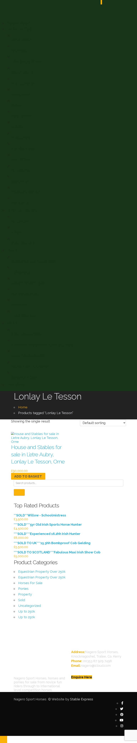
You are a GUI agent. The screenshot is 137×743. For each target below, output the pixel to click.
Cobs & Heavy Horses (26, 61)
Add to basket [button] (28, 476)
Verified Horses (21, 272)
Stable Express (81, 699)
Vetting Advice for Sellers (28, 356)
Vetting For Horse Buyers (28, 283)
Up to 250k (26, 611)
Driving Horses (21, 94)
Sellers (12, 323)
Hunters (17, 127)
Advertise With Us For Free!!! (30, 366)
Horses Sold (20, 203)
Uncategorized (29, 606)
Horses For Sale (19, 29)
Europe (16, 232)
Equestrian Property (22, 210)
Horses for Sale (22, 40)
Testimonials (20, 305)
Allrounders (19, 51)
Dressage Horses (23, 83)
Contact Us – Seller (24, 377)
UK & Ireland (20, 221)
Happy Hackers (22, 116)
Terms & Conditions (24, 315)
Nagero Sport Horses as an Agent (34, 261)
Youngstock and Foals (26, 192)
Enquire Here (81, 677)
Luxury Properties (23, 243)
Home (22, 407)
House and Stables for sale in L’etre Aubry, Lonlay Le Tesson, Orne (38, 454)
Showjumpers (21, 170)
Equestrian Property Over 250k (41, 571)
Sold (21, 600)
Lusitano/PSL (21, 138)
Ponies (23, 589)
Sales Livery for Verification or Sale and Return (42, 345)
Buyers (12, 250)
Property (25, 594)
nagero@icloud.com (96, 665)
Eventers (17, 105)
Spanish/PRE (20, 181)
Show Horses (20, 159)
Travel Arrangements (25, 294)
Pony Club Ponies (23, 148)
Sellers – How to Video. (27, 334)
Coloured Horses (23, 72)
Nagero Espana (19, 23)
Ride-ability (15, 385)
